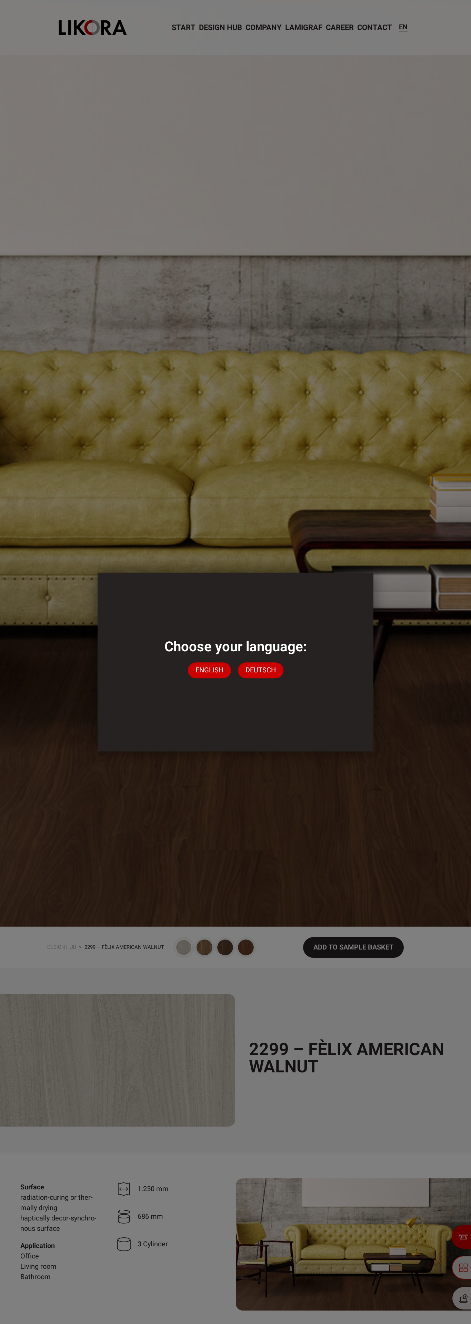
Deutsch (260, 670)
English (209, 670)
